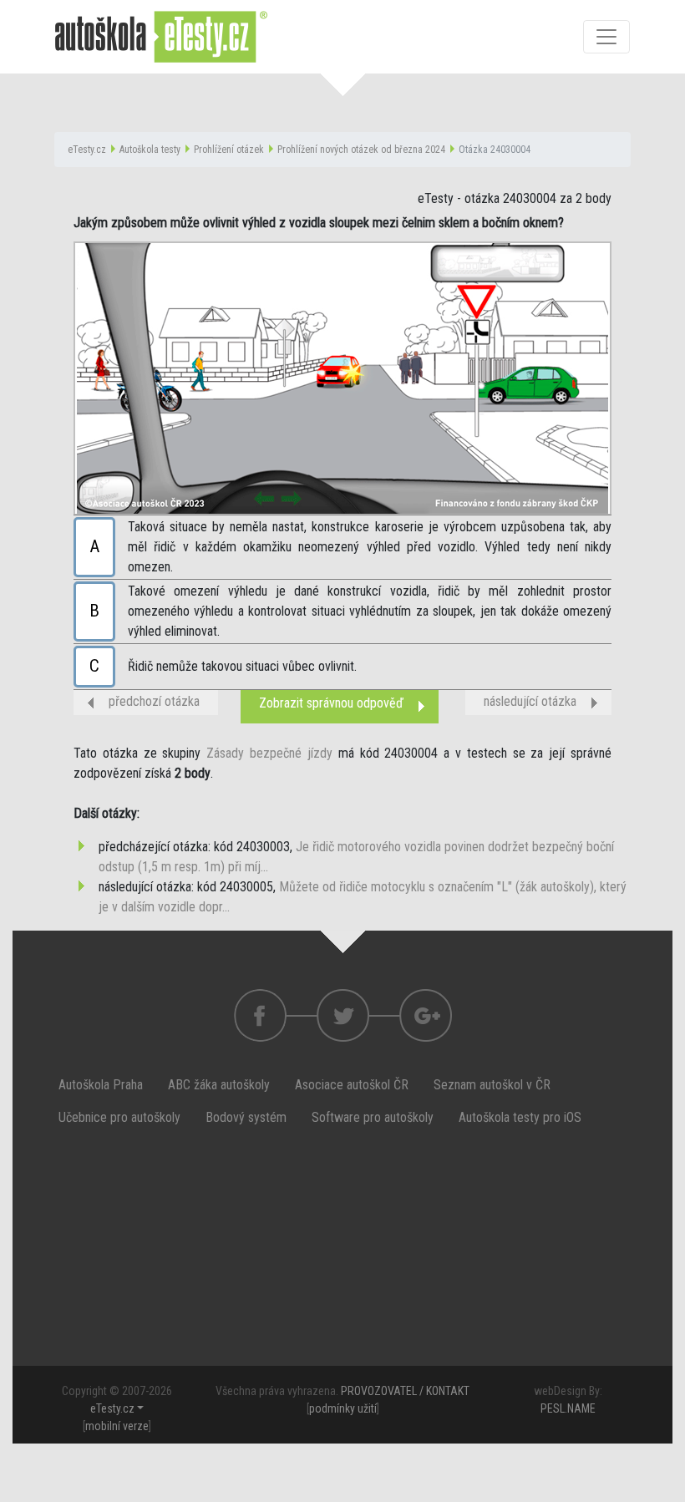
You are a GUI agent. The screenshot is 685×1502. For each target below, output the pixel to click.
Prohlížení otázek (229, 149)
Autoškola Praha (100, 1085)
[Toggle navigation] (606, 36)
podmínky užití (343, 1408)
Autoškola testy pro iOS (520, 1117)
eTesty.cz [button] (112, 1408)
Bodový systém (246, 1117)
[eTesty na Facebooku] (343, 1015)
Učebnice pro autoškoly (119, 1117)
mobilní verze (117, 1426)
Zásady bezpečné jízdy (269, 753)
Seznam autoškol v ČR (492, 1085)
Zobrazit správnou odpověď (331, 703)
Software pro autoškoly (373, 1117)
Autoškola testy (149, 149)
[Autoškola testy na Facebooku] (260, 1015)
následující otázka (530, 701)
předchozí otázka (154, 701)
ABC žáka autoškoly (219, 1085)
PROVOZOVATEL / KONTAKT (405, 1391)
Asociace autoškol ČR (351, 1085)
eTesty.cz (87, 149)
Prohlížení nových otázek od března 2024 (361, 149)
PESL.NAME (568, 1408)
